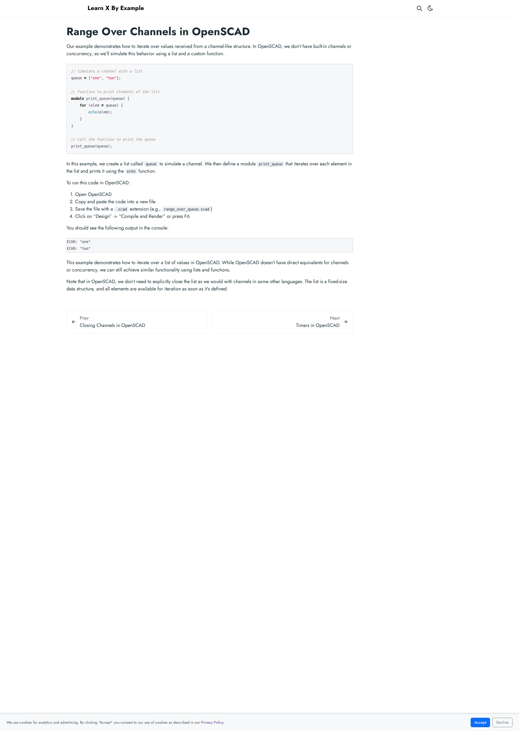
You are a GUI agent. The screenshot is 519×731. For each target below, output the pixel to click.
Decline (502, 722)
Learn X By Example (116, 8)
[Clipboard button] (346, 70)
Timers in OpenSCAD (318, 325)
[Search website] (419, 8)
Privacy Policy (212, 722)
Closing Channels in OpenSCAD (112, 325)
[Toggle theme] (430, 8)
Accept (480, 722)
